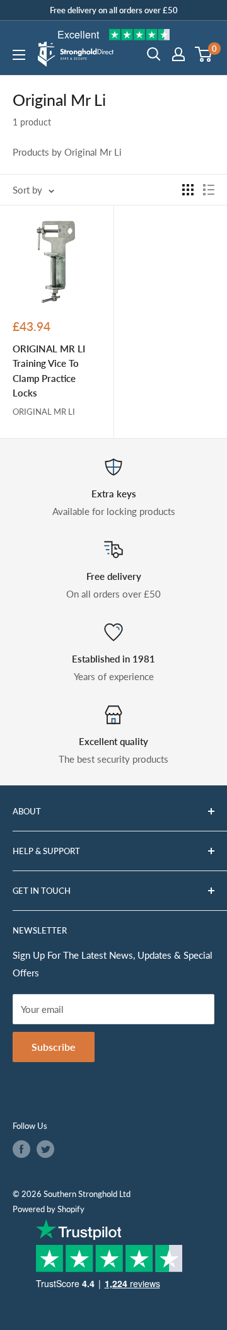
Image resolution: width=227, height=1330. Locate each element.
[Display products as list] (208, 189)
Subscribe (54, 1047)
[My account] (178, 54)
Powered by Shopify (48, 1209)
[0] (204, 54)
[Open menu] (19, 55)
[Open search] (154, 54)
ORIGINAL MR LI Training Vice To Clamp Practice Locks (49, 370)
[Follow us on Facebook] (21, 1149)
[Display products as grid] (188, 189)
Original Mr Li (44, 412)
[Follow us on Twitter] (45, 1149)
